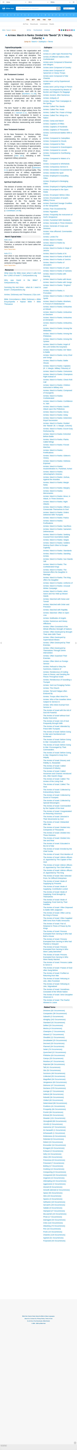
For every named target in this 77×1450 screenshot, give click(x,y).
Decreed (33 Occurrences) (53, 1043)
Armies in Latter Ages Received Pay (57, 54)
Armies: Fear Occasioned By (54, 209)
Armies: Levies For (50, 237)
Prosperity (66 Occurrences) (54, 1109)
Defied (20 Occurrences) (53, 1025)
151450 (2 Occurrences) (53, 1124)
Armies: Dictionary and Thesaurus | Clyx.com (22, 295)
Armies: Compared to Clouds (54, 141)
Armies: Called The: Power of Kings (57, 112)
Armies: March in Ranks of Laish (56, 268)
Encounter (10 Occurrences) (54, 1145)
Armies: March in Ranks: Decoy (55, 412)
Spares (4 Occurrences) (52, 1199)
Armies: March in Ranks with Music (57, 279)
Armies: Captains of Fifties (53, 124)
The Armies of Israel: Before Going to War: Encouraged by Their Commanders (57, 747)
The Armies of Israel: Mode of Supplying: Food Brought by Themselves (55, 894)
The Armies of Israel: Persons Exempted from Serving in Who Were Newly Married (55, 957)
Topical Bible (26, 302)
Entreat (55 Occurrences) (53, 1115)
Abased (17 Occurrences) (53, 1034)
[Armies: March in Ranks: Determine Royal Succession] (2, 647)
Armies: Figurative (50, 212)
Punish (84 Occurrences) (53, 1112)
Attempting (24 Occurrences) (54, 1181)
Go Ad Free (3, 1445)
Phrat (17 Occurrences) (52, 1217)
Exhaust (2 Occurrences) (53, 1151)
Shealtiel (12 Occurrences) (54, 1037)
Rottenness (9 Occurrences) (54, 1136)
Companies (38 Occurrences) (55, 1013)
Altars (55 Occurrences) (52, 1157)
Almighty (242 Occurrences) (54, 1019)
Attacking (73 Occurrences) (54, 1226)
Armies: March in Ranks (52, 240)
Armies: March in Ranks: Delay (55, 415)
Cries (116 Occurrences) (53, 1223)
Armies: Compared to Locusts (55, 150)
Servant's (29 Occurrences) (54, 1205)
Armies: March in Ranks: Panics (56, 518)
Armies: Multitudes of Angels (54, 618)
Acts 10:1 (8, 240)
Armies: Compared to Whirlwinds (56, 164)
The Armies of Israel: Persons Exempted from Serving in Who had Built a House (57, 933)
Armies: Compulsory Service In (55, 167)
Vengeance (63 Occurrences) (55, 1082)
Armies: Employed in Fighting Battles (58, 187)
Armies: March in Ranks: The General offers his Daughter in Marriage (55, 572)
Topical (8, 30)
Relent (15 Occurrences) (53, 1142)
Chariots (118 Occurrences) (54, 1235)
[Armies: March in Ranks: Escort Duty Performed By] (74, 647)
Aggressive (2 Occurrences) (54, 1184)
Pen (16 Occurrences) (52, 1229)
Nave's (34, 42)
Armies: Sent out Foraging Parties (56, 685)
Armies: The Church (51, 688)
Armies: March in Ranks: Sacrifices (57, 526)
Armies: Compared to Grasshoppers (57, 147)
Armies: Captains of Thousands (55, 130)
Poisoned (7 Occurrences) (53, 1163)
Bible (3, 30)
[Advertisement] (38, 1284)
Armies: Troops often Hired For (55, 697)
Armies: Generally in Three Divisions (57, 223)
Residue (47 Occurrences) (53, 1061)
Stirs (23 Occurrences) (52, 1196)
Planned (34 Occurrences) (53, 1046)
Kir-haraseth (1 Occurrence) (54, 1130)
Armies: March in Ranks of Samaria (57, 271)
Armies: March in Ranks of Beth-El (57, 257)
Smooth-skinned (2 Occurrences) (56, 1190)
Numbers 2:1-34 (29, 94)
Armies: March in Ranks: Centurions (57, 371)
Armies (46, 51)
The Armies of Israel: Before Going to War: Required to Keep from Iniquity (57, 755)
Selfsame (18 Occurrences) (54, 1202)
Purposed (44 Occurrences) (54, 1241)
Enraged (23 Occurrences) (53, 1148)
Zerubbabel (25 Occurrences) (55, 1040)
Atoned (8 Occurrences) (52, 1187)
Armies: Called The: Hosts (53, 109)
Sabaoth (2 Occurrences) (53, 1016)
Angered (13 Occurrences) (53, 1178)
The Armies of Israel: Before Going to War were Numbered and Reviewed (57, 734)
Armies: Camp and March (53, 121)
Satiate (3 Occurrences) (52, 1208)
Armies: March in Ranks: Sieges (56, 540)
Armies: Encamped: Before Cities (56, 195)
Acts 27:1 (8, 253)
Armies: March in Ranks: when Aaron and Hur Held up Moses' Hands (55, 593)
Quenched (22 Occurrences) (54, 1052)
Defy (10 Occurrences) (52, 1154)
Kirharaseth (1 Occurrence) (54, 1133)
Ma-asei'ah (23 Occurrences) (54, 1214)
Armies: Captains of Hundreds (55, 127)
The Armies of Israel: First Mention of (58, 854)
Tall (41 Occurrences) (51, 1067)
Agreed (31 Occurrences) (53, 1238)
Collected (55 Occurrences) (54, 1076)
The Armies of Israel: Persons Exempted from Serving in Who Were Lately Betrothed (55, 949)
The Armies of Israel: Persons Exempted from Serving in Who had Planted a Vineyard (57, 941)
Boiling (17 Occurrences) (53, 1166)
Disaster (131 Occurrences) (54, 1118)
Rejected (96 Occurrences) (54, 1064)
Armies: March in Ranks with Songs (57, 282)
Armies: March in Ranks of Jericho (57, 259)
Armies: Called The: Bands (54, 106)
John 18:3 (19, 156)
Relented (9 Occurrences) (53, 1139)
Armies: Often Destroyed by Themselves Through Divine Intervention (54, 650)
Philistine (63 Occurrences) (54, 1055)
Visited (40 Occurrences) (53, 1100)
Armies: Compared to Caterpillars (56, 138)
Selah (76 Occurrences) (52, 1049)
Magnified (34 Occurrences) (54, 1079)
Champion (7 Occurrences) (54, 1031)
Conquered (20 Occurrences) (55, 1175)
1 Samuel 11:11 (20, 113)
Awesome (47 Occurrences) (54, 1127)
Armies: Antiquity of (51, 98)
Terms (50, 42)
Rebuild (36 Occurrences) (53, 1097)
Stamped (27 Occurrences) (54, 1211)
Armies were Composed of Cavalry (57, 68)
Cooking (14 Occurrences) (53, 1169)
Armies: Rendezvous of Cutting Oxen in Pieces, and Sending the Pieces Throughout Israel (56, 674)
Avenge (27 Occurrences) (53, 1091)
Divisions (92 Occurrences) (54, 1011)
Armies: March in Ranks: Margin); (56, 488)
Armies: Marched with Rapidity (55, 610)
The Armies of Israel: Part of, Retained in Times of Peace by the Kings (57, 926)
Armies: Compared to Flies (54, 144)
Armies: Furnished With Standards (57, 220)
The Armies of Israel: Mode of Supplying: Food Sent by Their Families (55, 902)
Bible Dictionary (28, 299)
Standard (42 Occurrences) (54, 1023)
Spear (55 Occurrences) (52, 1193)
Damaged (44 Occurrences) (54, 1220)
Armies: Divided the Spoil (53, 173)
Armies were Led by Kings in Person (57, 87)
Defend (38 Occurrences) (53, 1094)
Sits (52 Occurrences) (52, 1070)
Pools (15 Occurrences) (52, 1232)
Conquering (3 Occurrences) (54, 1172)
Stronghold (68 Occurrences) (54, 1121)
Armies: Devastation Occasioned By (57, 170)
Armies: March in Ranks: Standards (57, 551)
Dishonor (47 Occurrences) (54, 1085)
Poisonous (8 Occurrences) (54, 1160)
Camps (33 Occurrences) (53, 1058)
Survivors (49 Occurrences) (54, 1073)
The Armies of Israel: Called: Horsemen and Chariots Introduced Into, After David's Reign (57, 773)
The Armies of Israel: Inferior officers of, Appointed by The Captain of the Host (57, 859)
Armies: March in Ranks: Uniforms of (58, 583)
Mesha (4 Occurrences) (52, 1028)
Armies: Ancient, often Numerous (56, 95)
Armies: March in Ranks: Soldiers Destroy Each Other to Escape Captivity (56, 545)
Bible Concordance (12, 299)
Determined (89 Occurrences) (55, 1103)
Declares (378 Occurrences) (54, 1088)
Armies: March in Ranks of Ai (54, 254)
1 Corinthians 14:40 (12, 211)
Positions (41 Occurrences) (54, 1106)
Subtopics (42, 42)
